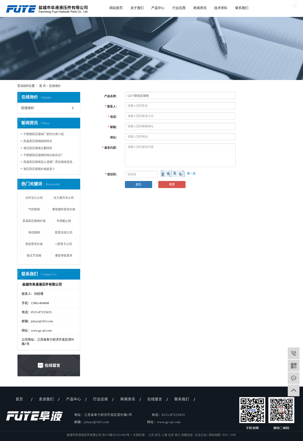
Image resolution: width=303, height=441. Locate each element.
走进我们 (46, 399)
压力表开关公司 (64, 197)
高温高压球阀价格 (34, 220)
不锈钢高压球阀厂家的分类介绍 (43, 134)
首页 (19, 399)
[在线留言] (293, 378)
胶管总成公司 (63, 232)
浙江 (178, 434)
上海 (164, 434)
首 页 (42, 85)
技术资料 (220, 8)
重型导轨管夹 (63, 255)
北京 (171, 434)
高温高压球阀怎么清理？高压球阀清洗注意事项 (50, 161)
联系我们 (241, 8)
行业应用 (179, 8)
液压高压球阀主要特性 (37, 148)
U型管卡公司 (63, 244)
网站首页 (116, 8)
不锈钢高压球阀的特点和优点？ (43, 155)
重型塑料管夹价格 (63, 209)
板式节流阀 (34, 255)
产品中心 (157, 8)
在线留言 (154, 399)
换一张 (191, 173)
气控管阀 (34, 209)
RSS (225, 434)
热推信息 (187, 434)
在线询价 (27, 108)
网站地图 (214, 434)
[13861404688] (293, 353)
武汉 (158, 434)
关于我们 (137, 8)
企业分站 (201, 434)
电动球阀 (34, 232)
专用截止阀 (63, 220)
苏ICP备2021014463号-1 (117, 434)
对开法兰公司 (34, 197)
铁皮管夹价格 (34, 244)
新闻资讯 (200, 8)
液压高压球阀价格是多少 (39, 169)
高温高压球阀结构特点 (37, 141)
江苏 (151, 434)
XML (233, 434)
